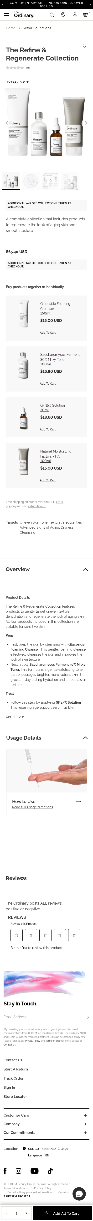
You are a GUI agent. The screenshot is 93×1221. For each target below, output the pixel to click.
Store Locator (15, 1096)
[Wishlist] (84, 43)
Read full (32, 807)
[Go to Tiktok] (50, 1171)
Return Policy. (37, 506)
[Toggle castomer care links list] (85, 1115)
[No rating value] (16, 68)
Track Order (14, 1078)
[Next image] (86, 123)
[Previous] (3, 4)
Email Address (15, 1017)
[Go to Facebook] (5, 1171)
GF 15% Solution (52, 405)
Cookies (63, 1192)
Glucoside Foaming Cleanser (55, 306)
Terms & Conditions (15, 1188)
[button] (85, 569)
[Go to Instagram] (18, 1171)
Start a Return (16, 1069)
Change (63, 1148)
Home (11, 28)
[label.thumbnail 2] (31, 181)
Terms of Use (53, 1041)
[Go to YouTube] (35, 1171)
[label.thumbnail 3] (50, 181)
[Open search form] (51, 14)
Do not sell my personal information (29, 1192)
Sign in (9, 1087)
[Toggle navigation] (6, 14)
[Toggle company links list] (85, 1124)
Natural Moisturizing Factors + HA (56, 453)
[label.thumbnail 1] (11, 181)
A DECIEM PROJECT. (17, 1196)
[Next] (90, 4)
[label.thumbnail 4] (70, 181)
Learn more (15, 716)
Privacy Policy (32, 1041)
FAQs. (59, 502)
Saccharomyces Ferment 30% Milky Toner (60, 357)
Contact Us (10, 1044)
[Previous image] (6, 123)
